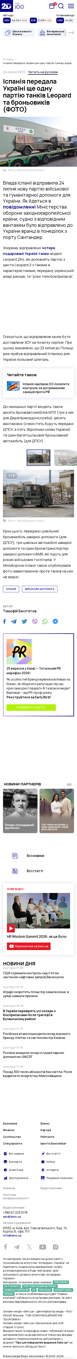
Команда (9, 1188)
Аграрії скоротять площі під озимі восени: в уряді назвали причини (36, 994)
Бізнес (45, 1123)
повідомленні (19, 207)
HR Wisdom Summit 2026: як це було (37, 936)
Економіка (10, 1123)
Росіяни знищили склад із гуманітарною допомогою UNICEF (33, 1055)
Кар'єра (45, 1130)
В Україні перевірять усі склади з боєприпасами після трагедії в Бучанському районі (29, 1015)
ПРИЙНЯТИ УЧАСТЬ (31, 707)
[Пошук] (61, 6)
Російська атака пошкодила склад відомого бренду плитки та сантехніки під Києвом (36, 1036)
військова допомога (39, 589)
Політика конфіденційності (16, 1196)
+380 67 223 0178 (15, 1212)
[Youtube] (43, 1247)
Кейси (50, 1161)
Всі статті (35, 871)
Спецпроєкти (12, 1143)
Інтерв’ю (52, 1169)
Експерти (15, 1161)
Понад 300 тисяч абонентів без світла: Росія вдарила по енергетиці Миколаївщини (37, 1074)
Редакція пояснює (59, 1177)
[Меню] (71, 6)
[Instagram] (55, 1247)
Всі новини (35, 855)
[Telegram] (13, 621)
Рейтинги (47, 1137)
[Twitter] (24, 621)
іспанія (11, 589)
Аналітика (16, 1169)
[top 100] (19, 6)
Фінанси (8, 1130)
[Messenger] (55, 621)
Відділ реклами (51, 1188)
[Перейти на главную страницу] (6, 6)
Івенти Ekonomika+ (53, 1143)
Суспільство (12, 1137)
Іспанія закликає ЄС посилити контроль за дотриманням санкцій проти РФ (46, 388)
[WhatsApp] (45, 621)
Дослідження (18, 1177)
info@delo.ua (12, 1235)
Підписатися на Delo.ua (31, 946)
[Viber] (35, 621)
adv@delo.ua (12, 1216)
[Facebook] (4, 621)
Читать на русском (43, 72)
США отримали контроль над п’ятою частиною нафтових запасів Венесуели (33, 975)
